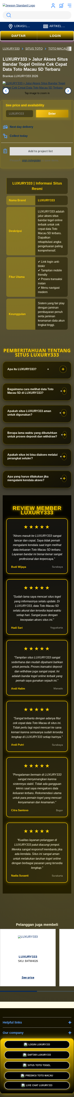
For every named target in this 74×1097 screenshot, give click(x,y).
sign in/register (31, 160)
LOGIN (55, 36)
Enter (52, 113)
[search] (37, 15)
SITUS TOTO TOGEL (39, 1064)
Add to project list (40, 151)
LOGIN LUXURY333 (39, 1043)
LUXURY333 (46, 200)
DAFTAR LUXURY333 (39, 1054)
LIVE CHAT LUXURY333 (39, 1086)
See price (28, 977)
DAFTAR (18, 36)
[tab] (18, 991)
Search (8, 15)
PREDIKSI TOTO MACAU (39, 1075)
